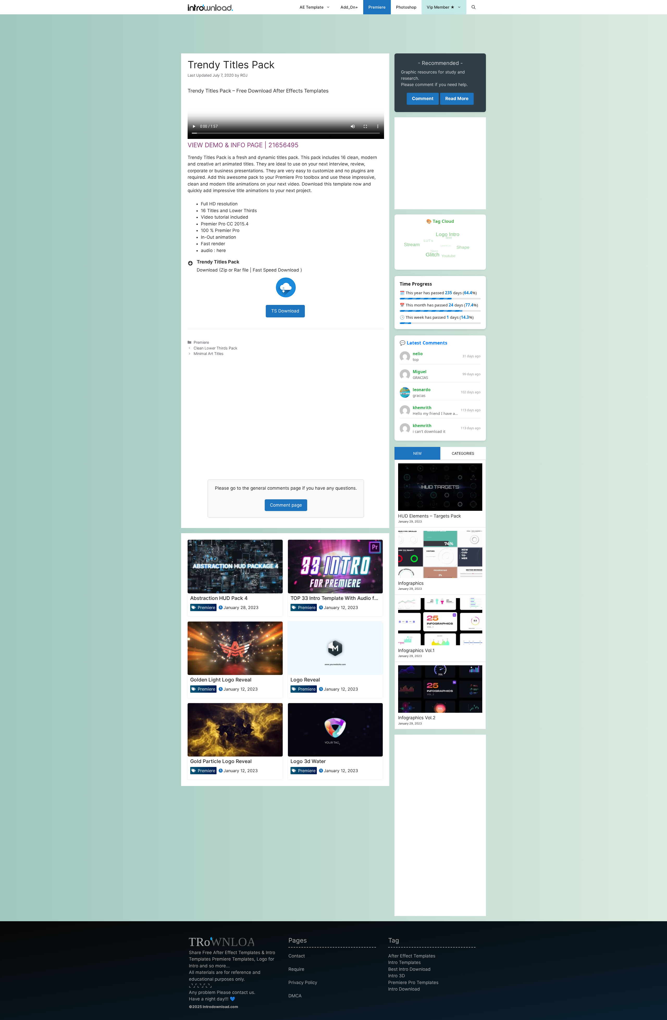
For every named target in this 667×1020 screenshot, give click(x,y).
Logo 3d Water (308, 761)
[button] (473, 7)
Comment (423, 98)
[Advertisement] (333, 31)
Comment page (286, 505)
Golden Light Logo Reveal (220, 680)
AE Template (312, 7)
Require (296, 969)
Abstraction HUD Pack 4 (219, 598)
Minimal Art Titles (209, 353)
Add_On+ (349, 7)
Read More (456, 98)
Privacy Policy (302, 982)
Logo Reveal (305, 680)
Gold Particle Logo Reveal (221, 761)
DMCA (295, 995)
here (221, 250)
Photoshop (406, 7)
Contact (296, 955)
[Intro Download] (210, 7)
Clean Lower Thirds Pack (215, 348)
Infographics (411, 583)
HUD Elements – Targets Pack (429, 516)
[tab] (417, 453)
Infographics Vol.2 (416, 717)
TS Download (285, 311)
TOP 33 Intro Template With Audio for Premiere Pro (351, 598)
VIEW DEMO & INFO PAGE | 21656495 (243, 145)
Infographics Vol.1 (416, 650)
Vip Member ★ (441, 7)
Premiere (377, 7)
